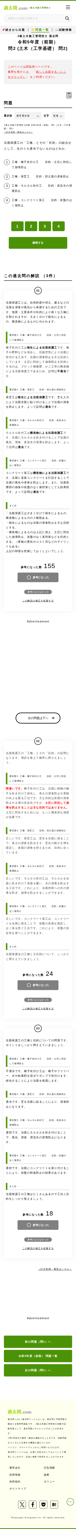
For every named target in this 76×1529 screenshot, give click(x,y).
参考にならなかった (38, 592)
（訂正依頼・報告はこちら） (18, 132)
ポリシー (49, 1481)
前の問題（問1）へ (38, 1341)
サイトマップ (17, 1488)
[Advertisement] (38, 663)
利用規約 (15, 1481)
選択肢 (8, 115)
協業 (46, 1474)
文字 (46, 115)
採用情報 (15, 1474)
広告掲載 (49, 1467)
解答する (38, 242)
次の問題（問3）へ (38, 1370)
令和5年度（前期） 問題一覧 (38, 1356)
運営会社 (15, 1467)
